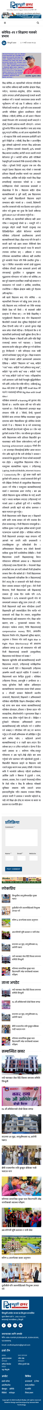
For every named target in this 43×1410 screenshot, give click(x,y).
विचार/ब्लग (29, 1392)
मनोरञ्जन (12, 1392)
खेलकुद (4, 1389)
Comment (10, 827)
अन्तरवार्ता (28, 1381)
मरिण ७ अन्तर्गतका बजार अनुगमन (25, 920)
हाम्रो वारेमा (6, 1381)
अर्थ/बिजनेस (6, 1385)
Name (8, 853)
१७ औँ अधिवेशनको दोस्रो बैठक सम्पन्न (26, 1002)
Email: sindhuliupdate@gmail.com (16, 1345)
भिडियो (4, 1392)
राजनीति (28, 1389)
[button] (38, 23)
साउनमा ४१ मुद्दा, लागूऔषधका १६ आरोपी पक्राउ (25, 946)
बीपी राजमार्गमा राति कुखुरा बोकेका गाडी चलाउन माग (25, 1028)
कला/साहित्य (30, 1385)
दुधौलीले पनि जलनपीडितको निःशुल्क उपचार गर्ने (26, 909)
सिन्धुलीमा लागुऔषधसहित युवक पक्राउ (24, 897)
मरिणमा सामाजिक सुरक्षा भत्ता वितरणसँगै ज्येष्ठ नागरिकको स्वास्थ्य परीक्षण (25, 972)
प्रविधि (12, 1389)
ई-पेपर (36, 1381)
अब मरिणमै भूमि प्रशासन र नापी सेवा (25, 932)
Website (32, 853)
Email (20, 853)
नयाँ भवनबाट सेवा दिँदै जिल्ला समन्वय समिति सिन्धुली (26, 958)
